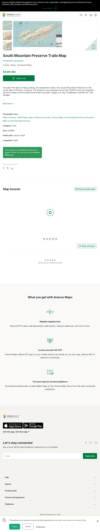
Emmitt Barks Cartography (13, 61)
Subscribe (90, 456)
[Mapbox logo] (9, 230)
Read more (7, 104)
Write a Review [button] (88, 246)
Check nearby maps (86, 189)
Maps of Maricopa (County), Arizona (43, 117)
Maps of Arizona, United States (15, 117)
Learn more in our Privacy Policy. (74, 520)
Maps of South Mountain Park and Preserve (76, 117)
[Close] (97, 520)
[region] (50, 213)
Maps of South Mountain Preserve (16, 121)
